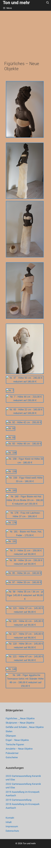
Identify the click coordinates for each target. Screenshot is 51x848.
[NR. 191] (11, 541)
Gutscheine (12, 757)
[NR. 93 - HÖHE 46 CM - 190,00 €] (24, 443)
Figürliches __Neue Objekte (20, 718)
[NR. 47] (25, 348)
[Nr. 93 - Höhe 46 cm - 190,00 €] (24, 443)
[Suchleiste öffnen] (47, 2)
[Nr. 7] (10, 390)
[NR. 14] (25, 109)
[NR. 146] (11, 669)
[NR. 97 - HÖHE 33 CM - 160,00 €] (24, 582)
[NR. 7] (10, 390)
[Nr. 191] (11, 541)
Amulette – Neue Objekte (19, 748)
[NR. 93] (10, 437)
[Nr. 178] (11, 522)
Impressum (12, 826)
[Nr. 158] (11, 453)
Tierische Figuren (15, 744)
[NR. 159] (11, 471)
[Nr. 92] (10, 428)
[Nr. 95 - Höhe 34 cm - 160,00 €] (24, 573)
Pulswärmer (12, 753)
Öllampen (11, 735)
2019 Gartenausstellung (18, 799)
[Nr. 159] (11, 471)
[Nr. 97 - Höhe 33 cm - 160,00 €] (24, 582)
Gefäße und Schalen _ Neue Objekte (25, 727)
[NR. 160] (11, 490)
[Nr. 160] (11, 490)
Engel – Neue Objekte (17, 740)
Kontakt (10, 817)
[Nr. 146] (11, 669)
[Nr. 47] (25, 349)
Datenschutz (12, 830)
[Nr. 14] (25, 109)
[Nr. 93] (10, 437)
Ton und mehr (16, 2)
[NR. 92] (10, 428)
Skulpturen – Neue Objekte (20, 722)
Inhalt (9, 822)
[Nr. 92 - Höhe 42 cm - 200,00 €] (24, 422)
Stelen (9, 731)
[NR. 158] (11, 452)
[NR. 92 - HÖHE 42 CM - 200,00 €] (24, 422)
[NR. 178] (11, 522)
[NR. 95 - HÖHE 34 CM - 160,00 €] (24, 573)
